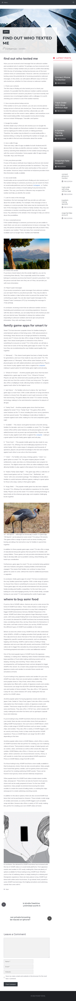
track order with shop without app (61, 105)
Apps (6, 32)
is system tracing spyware (59, 132)
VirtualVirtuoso (12, 49)
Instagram (36, 185)
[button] (73, 2)
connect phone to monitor (65, 176)
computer (42, 365)
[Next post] (49, 918)
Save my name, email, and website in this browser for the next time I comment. (26, 977)
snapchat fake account (67, 214)
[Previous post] (3, 904)
